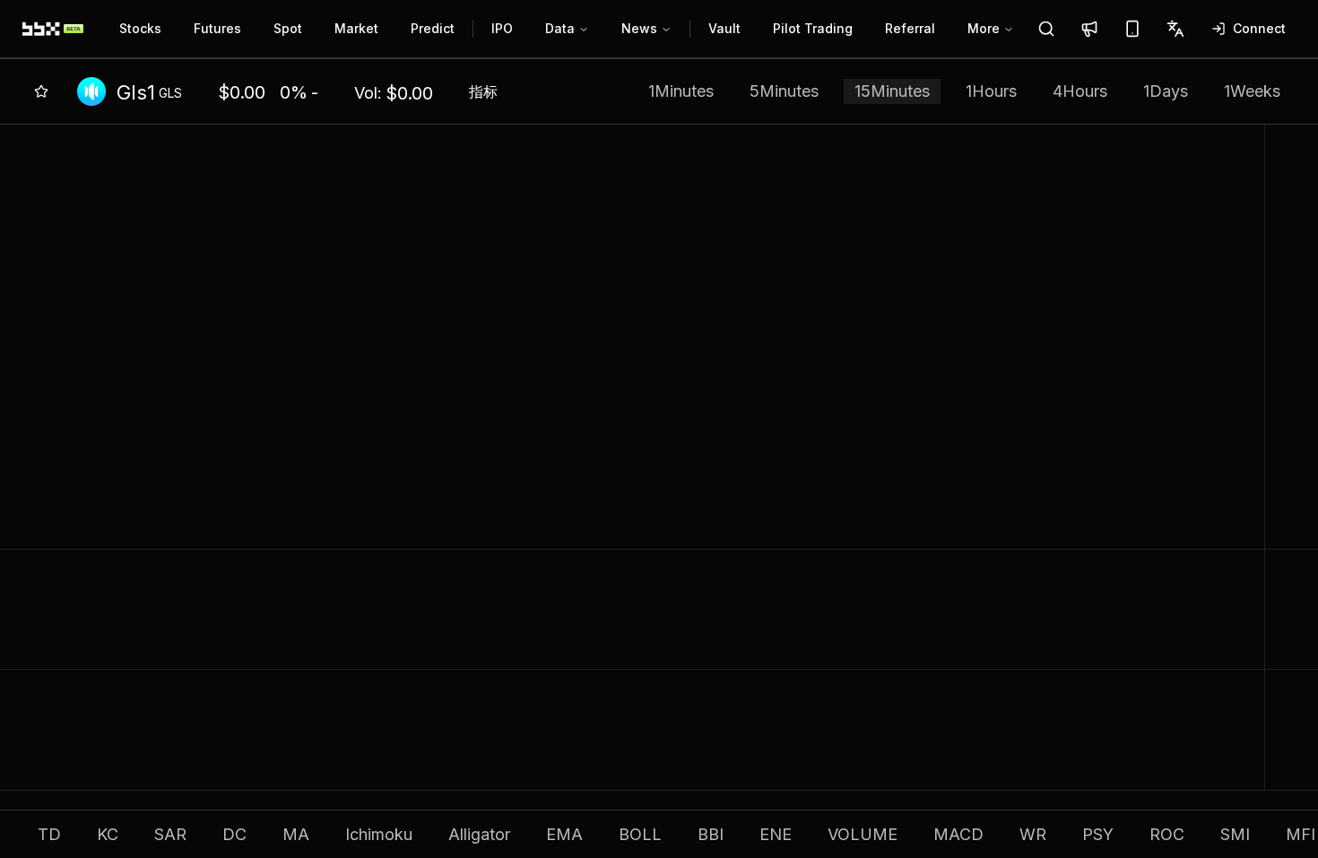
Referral (910, 28)
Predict (433, 28)
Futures (217, 28)
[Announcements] (1089, 29)
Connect (1259, 28)
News (639, 28)
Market (356, 28)
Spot (287, 28)
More (983, 28)
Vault (724, 28)
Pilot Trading (813, 28)
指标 (483, 91)
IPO (502, 28)
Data (560, 28)
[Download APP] (1132, 29)
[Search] (1046, 29)
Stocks (140, 28)
